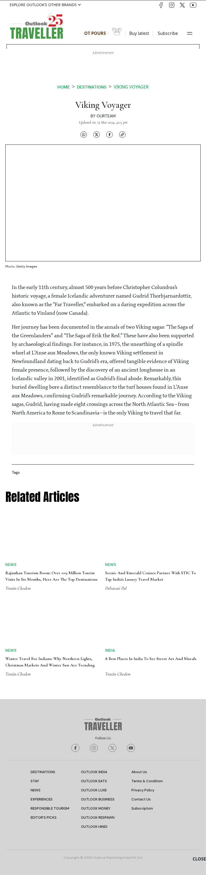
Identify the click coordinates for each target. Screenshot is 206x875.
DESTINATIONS (43, 772)
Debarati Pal (116, 588)
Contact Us (141, 799)
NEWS (36, 790)
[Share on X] (96, 134)
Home (63, 87)
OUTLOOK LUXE (94, 790)
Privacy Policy (142, 790)
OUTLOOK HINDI (94, 826)
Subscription (142, 808)
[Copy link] (122, 134)
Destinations (91, 87)
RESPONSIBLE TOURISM (50, 808)
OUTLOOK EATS (94, 781)
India (110, 650)
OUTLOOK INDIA (94, 772)
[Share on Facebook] (109, 134)
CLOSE (199, 859)
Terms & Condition (147, 781)
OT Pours (95, 33)
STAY (35, 781)
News (10, 564)
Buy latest (139, 33)
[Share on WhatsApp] (84, 134)
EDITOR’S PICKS (44, 817)
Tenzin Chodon (18, 588)
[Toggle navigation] (189, 33)
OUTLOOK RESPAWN (98, 817)
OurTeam (106, 116)
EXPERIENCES (42, 799)
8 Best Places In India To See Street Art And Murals (150, 658)
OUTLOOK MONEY (95, 808)
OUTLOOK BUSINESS (98, 799)
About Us (139, 772)
